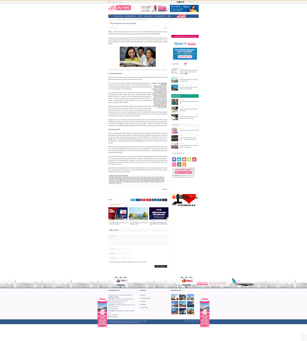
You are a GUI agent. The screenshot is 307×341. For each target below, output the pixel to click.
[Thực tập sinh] (184, 164)
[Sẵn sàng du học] (119, 7)
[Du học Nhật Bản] (174, 311)
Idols (166, 27)
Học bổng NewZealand (145, 298)
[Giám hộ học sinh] (179, 164)
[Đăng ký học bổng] (174, 159)
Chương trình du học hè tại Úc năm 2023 (189, 130)
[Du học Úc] (182, 297)
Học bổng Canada (144, 307)
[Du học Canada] (174, 304)
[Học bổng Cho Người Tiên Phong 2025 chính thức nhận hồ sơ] (118, 214)
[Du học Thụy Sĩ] (182, 304)
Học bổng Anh (143, 304)
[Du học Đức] (190, 311)
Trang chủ (186, 321)
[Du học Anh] (174, 297)
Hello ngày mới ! (160, 16)
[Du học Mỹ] (190, 297)
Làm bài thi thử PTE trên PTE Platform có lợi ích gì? (189, 110)
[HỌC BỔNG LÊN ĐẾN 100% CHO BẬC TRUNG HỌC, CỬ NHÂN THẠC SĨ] (158, 214)
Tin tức (140, 16)
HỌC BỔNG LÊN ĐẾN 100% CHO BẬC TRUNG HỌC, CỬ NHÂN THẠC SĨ (158, 224)
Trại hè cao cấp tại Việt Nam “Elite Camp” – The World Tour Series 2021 (188, 138)
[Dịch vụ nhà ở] (184, 159)
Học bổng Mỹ (143, 301)
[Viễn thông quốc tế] (189, 159)
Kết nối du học (118, 16)
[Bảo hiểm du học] (194, 159)
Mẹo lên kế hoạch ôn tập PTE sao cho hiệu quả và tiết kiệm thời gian (188, 117)
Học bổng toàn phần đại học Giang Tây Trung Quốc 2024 (189, 80)
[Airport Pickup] (174, 164)
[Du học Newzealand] (190, 304)
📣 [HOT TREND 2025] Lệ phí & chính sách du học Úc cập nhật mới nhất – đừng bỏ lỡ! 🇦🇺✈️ (188, 72)
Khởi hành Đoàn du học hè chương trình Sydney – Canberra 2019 (189, 146)
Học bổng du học (130, 16)
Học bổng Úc (143, 295)
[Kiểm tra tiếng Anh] (179, 159)
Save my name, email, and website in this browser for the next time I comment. (128, 262)
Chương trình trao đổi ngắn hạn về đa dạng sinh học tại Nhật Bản (188, 88)
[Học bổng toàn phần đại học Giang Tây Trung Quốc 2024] (138, 214)
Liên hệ (197, 321)
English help (149, 16)
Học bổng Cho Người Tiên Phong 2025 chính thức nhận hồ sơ (118, 223)
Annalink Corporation (113, 297)
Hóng (169, 16)
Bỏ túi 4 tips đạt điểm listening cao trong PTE (189, 102)
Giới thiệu (192, 321)
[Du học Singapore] (182, 311)
